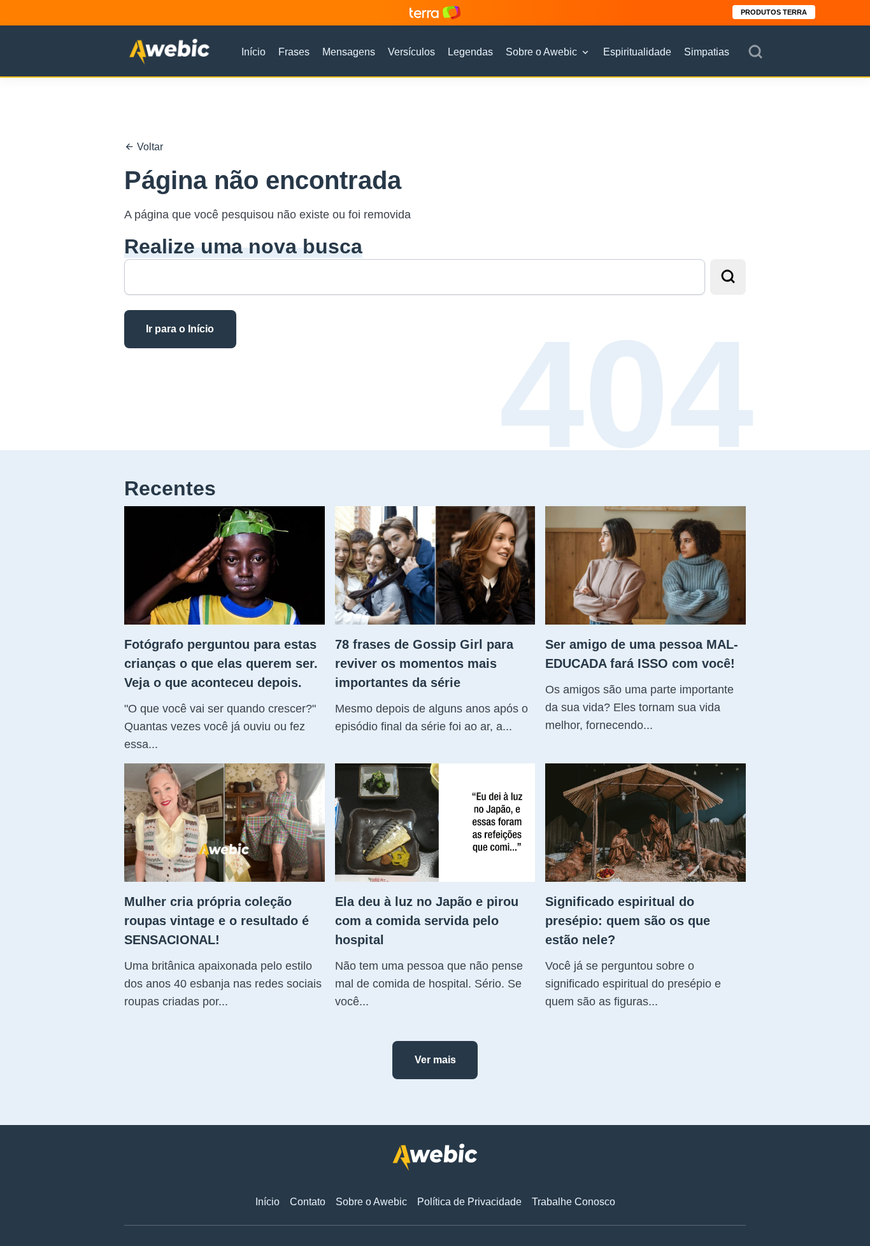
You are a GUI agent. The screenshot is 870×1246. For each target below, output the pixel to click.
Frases (294, 51)
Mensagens (348, 51)
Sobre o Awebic (541, 51)
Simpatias (706, 51)
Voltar (148, 146)
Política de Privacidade (469, 1201)
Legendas (470, 51)
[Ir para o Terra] (435, 12)
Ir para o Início (180, 328)
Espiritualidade (637, 51)
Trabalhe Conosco (573, 1201)
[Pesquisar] (755, 52)
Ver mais (435, 1059)
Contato (307, 1201)
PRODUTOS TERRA (774, 12)
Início (253, 51)
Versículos (411, 51)
